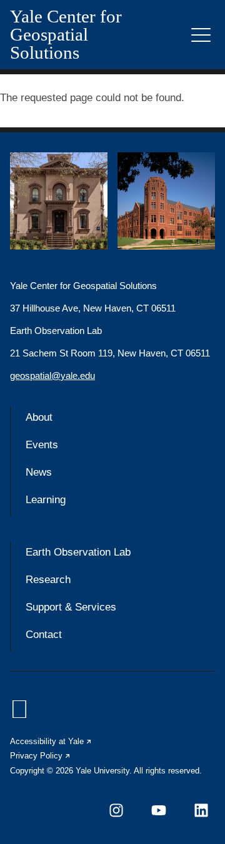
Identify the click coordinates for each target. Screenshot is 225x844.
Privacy (40, 755)
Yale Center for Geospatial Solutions (66, 34)
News (39, 472)
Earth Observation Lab (78, 552)
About (39, 417)
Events (42, 445)
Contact (44, 634)
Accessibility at (51, 741)
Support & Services (71, 607)
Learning (46, 500)
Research (48, 580)
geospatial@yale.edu (52, 375)
